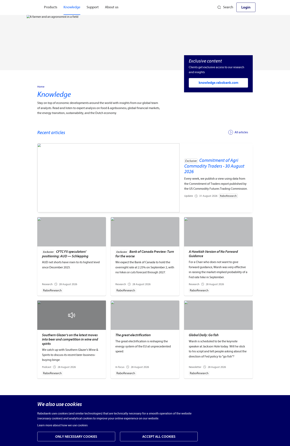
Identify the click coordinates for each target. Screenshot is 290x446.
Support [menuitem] (93, 7)
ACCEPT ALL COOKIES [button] (158, 437)
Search (228, 7)
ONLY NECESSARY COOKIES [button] (76, 437)
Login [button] (246, 7)
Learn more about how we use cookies (62, 425)
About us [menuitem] (111, 7)
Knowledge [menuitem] (72, 7)
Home (40, 86)
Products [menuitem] (50, 7)
